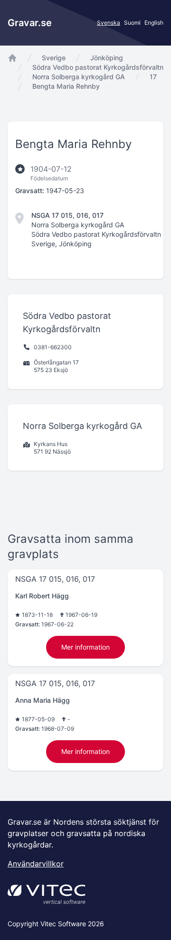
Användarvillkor (36, 863)
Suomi (132, 22)
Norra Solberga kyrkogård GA (78, 77)
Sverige (54, 58)
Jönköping (106, 58)
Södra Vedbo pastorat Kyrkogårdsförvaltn (97, 67)
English (153, 22)
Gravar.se (30, 22)
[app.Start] (12, 58)
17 (153, 77)
